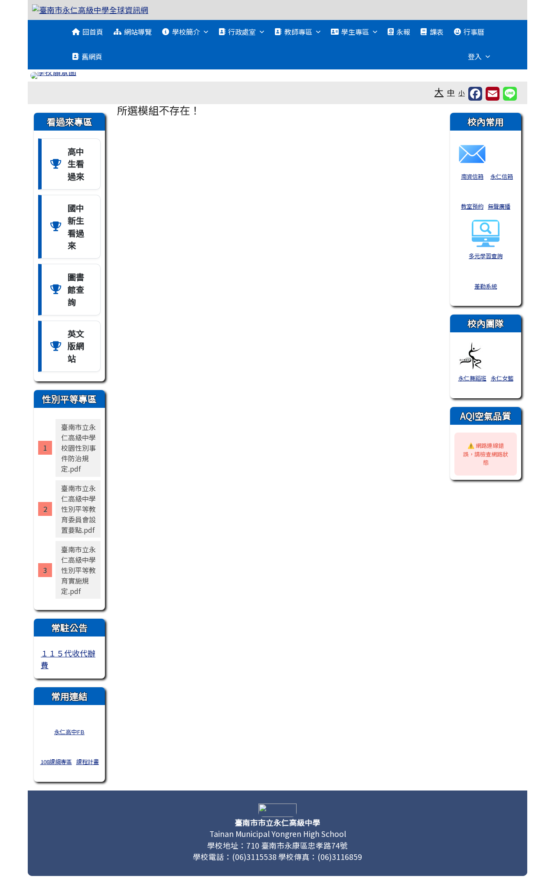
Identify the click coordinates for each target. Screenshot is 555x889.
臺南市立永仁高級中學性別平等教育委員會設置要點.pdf (78, 509)
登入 (475, 56)
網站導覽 (138, 31)
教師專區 (298, 31)
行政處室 (242, 31)
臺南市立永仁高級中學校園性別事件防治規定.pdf (78, 448)
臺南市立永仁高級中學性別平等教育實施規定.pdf (78, 570)
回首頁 (92, 31)
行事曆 (474, 31)
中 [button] (451, 92)
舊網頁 (92, 56)
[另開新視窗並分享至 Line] (510, 94)
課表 (437, 31)
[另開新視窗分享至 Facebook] (475, 94)
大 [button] (439, 91)
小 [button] (461, 92)
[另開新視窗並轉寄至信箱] (493, 94)
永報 (403, 31)
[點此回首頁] (277, 75)
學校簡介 (186, 31)
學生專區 (355, 31)
